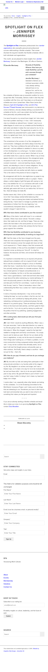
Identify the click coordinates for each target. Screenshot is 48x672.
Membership (8, 580)
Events (6, 577)
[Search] (36, 8)
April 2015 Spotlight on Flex (19, 105)
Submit (8, 616)
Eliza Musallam (14, 406)
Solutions (7, 584)
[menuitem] (9, 1)
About (6, 574)
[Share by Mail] (6, 428)
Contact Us (9, 2)
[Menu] (41, 8)
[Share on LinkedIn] (6, 425)
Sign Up (8, 539)
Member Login (19, 2)
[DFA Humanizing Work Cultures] (20, 8)
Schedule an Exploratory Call (34, 2)
